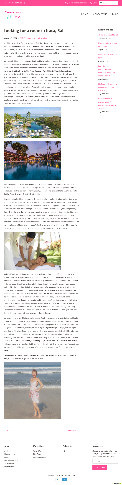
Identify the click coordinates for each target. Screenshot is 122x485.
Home (84, 14)
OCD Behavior (25, 38)
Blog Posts (37, 454)
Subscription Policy (11, 460)
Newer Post (72, 430)
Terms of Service (9, 467)
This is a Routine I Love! (108, 35)
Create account (80, 3)
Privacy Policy (9, 463)
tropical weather (40, 38)
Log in (67, 3)
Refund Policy (8, 457)
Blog (115, 14)
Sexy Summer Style (68, 475)
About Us (7, 451)
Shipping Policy (9, 454)
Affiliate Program (39, 457)
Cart (95, 3)
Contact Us (100, 14)
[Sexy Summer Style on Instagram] (64, 451)
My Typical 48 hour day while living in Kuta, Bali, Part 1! (107, 87)
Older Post (10, 430)
